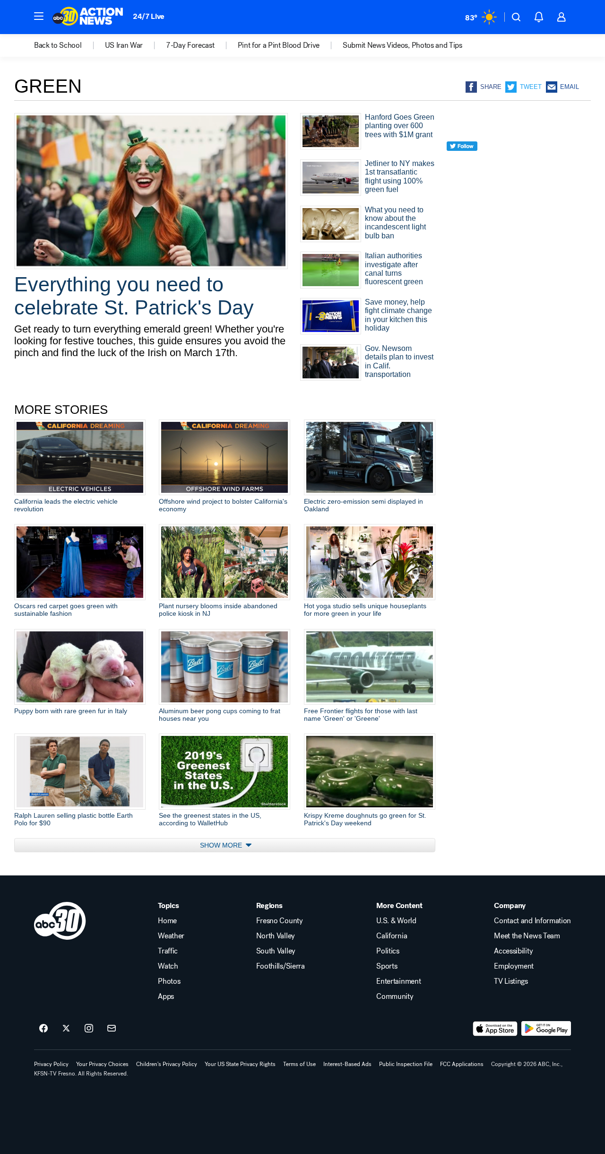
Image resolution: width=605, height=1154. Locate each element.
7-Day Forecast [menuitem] (190, 45)
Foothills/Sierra (280, 966)
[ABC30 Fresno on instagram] (88, 1028)
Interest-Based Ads (347, 1064)
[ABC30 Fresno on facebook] (43, 1028)
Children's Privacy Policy (166, 1064)
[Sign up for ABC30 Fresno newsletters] (111, 1028)
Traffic (168, 951)
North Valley (275, 936)
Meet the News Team (527, 936)
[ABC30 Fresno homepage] (87, 17)
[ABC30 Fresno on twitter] (66, 1028)
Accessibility (513, 951)
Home (167, 921)
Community (394, 996)
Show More (222, 845)
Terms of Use (299, 1064)
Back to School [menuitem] (58, 45)
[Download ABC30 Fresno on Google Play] (546, 1028)
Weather (171, 936)
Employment (514, 966)
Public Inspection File (405, 1064)
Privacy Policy (51, 1064)
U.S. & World (396, 921)
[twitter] (462, 163)
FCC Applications (462, 1064)
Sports (386, 966)
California (391, 936)
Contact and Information (532, 921)
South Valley (275, 951)
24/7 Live (148, 16)
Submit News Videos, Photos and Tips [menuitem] (402, 45)
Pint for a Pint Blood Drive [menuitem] (279, 45)
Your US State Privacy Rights (240, 1064)
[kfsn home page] (60, 921)
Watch (168, 966)
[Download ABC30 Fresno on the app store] (495, 1028)
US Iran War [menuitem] (124, 45)
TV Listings (510, 981)
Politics (387, 951)
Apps (166, 996)
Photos (169, 981)
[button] (39, 16)
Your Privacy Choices (102, 1064)
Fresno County (279, 921)
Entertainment (398, 981)
